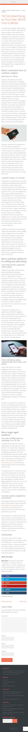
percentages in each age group (10, 505)
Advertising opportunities (8, 682)
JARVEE (17, 728)
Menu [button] (14, 1)
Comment (4, 616)
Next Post (23, 601)
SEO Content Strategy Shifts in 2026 (11, 699)
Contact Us (5, 680)
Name (3, 636)
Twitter (16, 729)
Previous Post (6, 601)
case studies (15, 98)
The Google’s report (15, 217)
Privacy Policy (6, 684)
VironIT (11, 196)
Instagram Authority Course (9, 686)
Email (3, 643)
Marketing (10, 596)
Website (3, 651)
